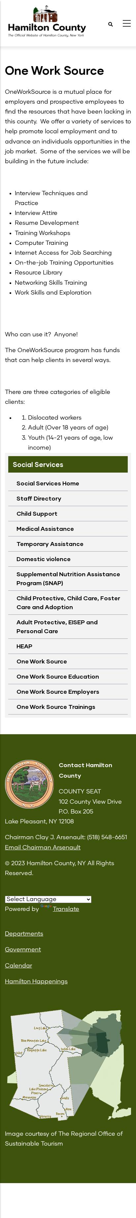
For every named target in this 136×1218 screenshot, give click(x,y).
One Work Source (42, 661)
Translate (66, 909)
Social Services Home (48, 483)
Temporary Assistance (50, 543)
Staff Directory (39, 498)
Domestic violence (44, 558)
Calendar (18, 966)
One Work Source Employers (58, 691)
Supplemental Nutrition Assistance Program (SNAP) (68, 578)
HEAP (24, 646)
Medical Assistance (45, 528)
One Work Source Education (58, 676)
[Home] (46, 21)
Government (23, 950)
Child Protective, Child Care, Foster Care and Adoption (68, 602)
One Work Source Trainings (56, 706)
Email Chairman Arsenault (43, 848)
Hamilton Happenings (36, 982)
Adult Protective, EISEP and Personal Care (57, 626)
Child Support (37, 513)
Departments (24, 934)
